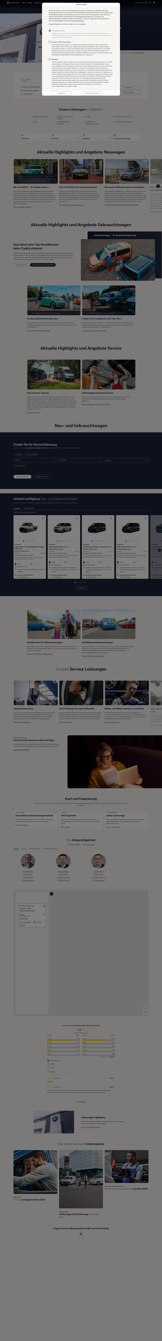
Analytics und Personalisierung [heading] (61, 42)
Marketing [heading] (55, 59)
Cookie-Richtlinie (58, 21)
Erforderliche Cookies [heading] (58, 31)
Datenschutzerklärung (77, 21)
